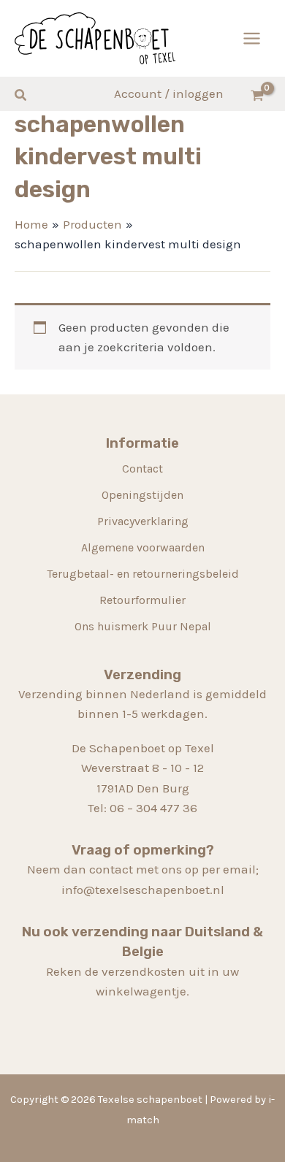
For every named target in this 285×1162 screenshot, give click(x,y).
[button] (21, 95)
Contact (142, 468)
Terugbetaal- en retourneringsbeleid (143, 574)
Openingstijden (142, 495)
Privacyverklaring (143, 521)
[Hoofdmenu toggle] (251, 38)
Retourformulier (142, 600)
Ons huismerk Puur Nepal (143, 626)
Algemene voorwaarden (143, 547)
